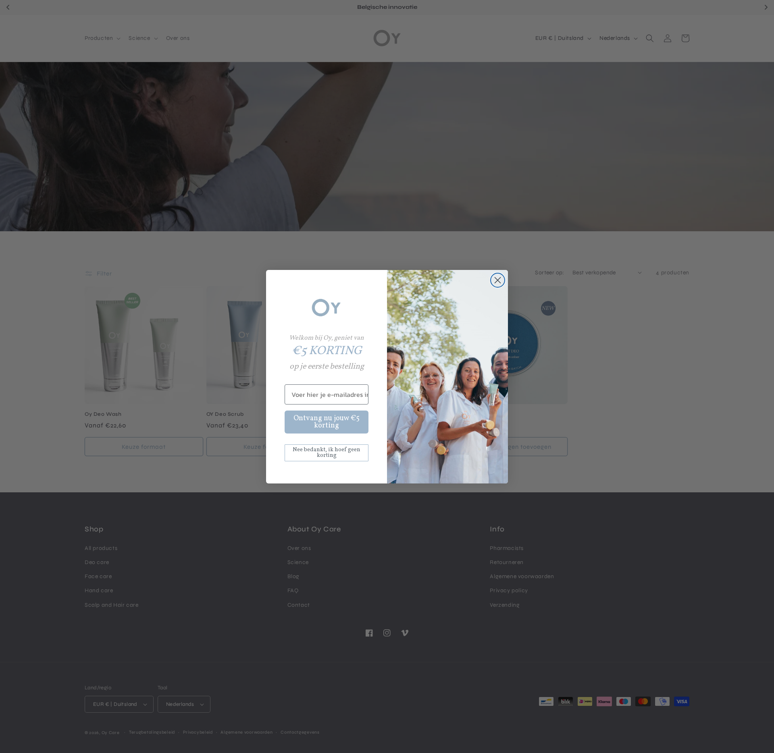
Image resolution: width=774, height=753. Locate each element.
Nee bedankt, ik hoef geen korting (326, 452)
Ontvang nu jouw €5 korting (326, 422)
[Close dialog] (498, 280)
